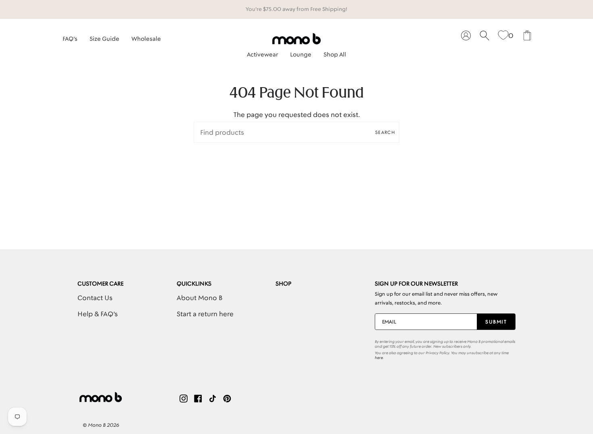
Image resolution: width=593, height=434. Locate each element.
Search (385, 132)
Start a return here (205, 314)
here (379, 357)
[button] (262, 52)
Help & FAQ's (97, 314)
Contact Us (95, 298)
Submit (496, 322)
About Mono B (199, 298)
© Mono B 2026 (101, 425)
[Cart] (527, 35)
